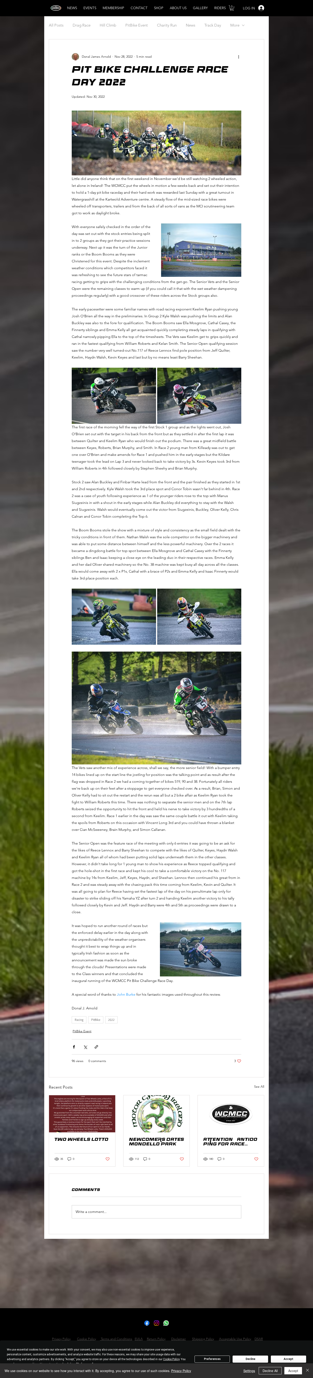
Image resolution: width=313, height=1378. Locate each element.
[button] (232, 8)
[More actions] (238, 57)
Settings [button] (249, 1370)
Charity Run (167, 25)
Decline (250, 1359)
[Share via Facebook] (74, 1047)
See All (259, 1086)
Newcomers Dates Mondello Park (156, 1142)
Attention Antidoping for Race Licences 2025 (230, 1142)
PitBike (95, 1020)
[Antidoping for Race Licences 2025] (231, 1113)
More (234, 25)
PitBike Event (136, 25)
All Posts (56, 25)
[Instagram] (156, 1323)
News (190, 25)
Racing (79, 1020)
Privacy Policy (181, 1370)
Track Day (212, 25)
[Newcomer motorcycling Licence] (157, 1113)
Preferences (212, 1359)
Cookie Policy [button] (171, 1359)
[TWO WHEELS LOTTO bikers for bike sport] (82, 1113)
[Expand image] (114, 396)
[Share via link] (96, 1047)
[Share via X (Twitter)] (85, 1047)
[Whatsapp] (166, 1323)
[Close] (307, 1370)
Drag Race (82, 25)
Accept (288, 1359)
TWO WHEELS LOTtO (81, 1140)
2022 (111, 1020)
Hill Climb (108, 25)
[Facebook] (146, 1323)
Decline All (270, 1370)
